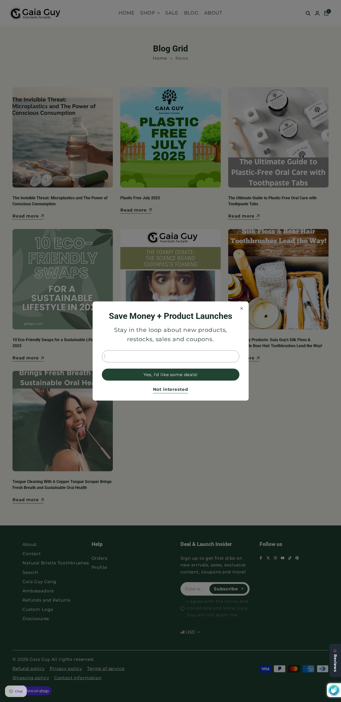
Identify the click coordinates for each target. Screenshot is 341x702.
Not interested (170, 389)
